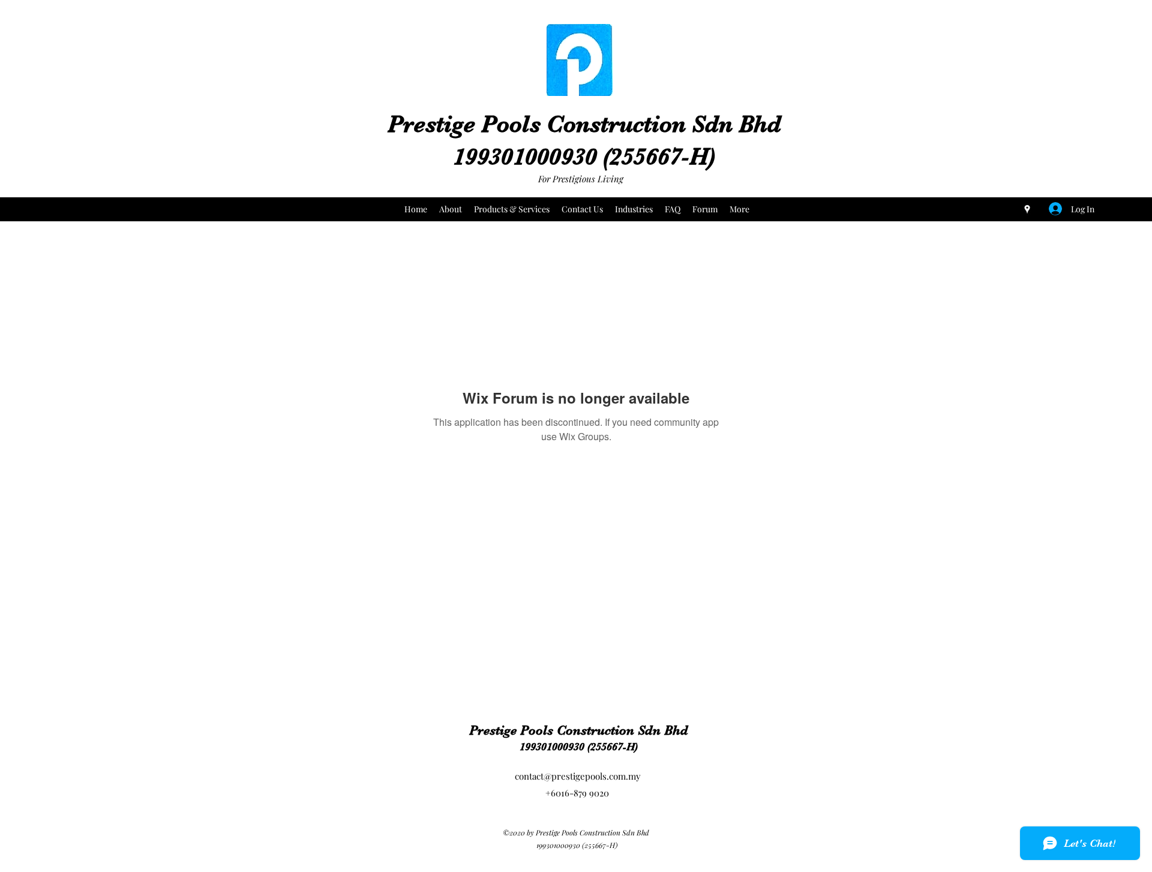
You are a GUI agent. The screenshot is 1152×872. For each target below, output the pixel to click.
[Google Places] (1027, 209)
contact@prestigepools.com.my (578, 776)
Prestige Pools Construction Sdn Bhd (584, 124)
